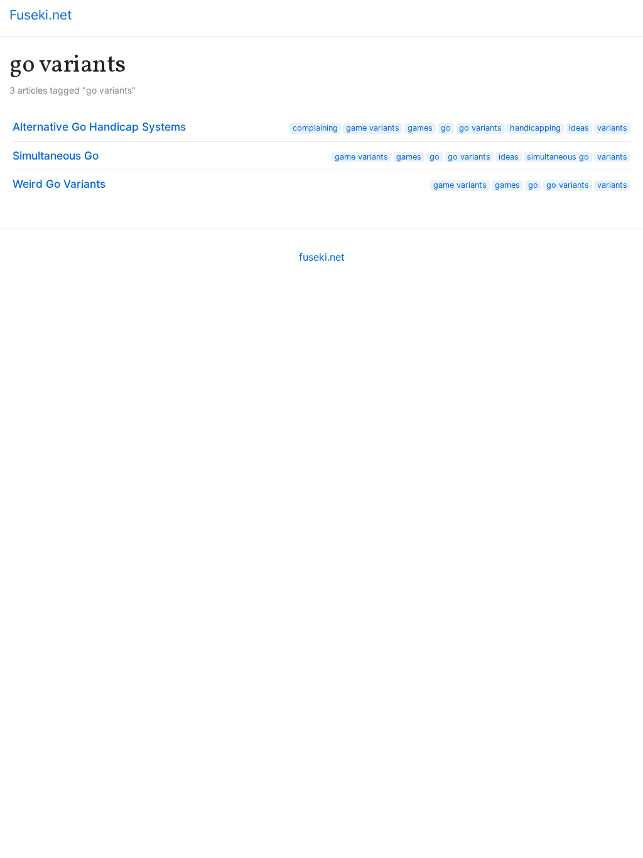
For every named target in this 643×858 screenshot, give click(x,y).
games (420, 128)
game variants (372, 128)
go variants (480, 128)
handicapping (535, 128)
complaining (315, 128)
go (446, 128)
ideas (579, 128)
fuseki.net (322, 257)
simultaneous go (558, 156)
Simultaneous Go (56, 155)
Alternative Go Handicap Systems (99, 126)
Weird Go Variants (59, 183)
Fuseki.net (40, 15)
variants (612, 128)
